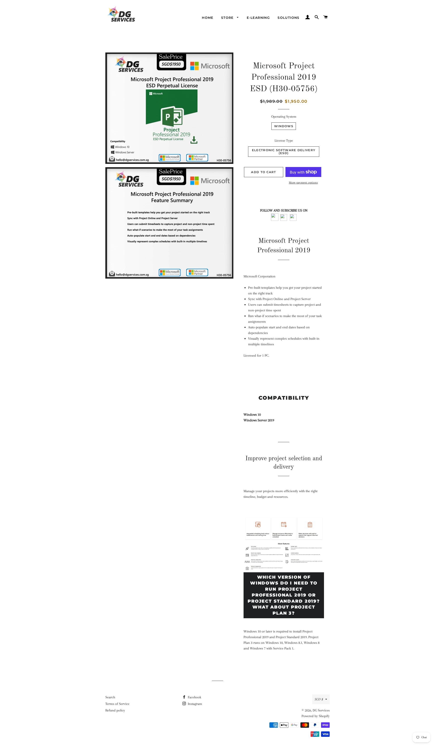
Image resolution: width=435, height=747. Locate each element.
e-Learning (258, 18)
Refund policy (115, 710)
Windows (283, 126)
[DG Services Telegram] (293, 220)
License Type (284, 140)
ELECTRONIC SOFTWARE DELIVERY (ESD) (283, 151)
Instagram (194, 704)
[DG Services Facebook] (274, 220)
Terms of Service (117, 704)
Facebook (194, 697)
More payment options (303, 182)
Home (207, 18)
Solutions (289, 18)
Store (228, 18)
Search (110, 697)
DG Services (321, 710)
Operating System (283, 117)
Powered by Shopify (316, 716)
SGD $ (319, 699)
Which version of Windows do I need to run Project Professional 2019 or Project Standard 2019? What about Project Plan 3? (284, 595)
